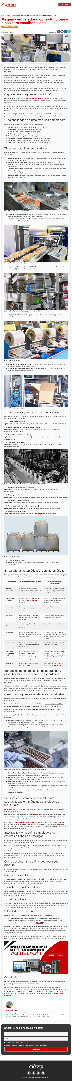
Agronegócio (39, 514)
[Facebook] (33, 1073)
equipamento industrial (34, 98)
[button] (62, 31)
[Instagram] (29, 1073)
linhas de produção (31, 600)
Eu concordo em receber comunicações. (16, 1042)
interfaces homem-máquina (54, 822)
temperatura (35, 815)
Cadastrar (36, 1049)
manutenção (57, 665)
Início (2, 15)
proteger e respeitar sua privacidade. (37, 1045)
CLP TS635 (9, 928)
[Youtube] (38, 1073)
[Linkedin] (43, 1073)
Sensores (7, 809)
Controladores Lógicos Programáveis (26, 822)
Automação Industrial (12, 15)
